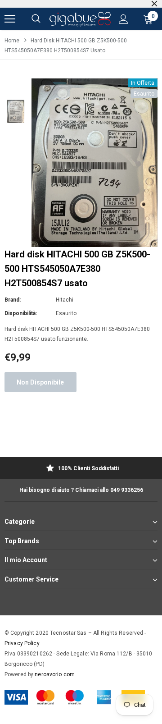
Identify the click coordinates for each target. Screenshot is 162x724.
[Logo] (80, 19)
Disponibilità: (20, 313)
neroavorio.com (55, 674)
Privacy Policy (22, 643)
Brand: (12, 300)
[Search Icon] (36, 18)
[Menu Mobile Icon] (9, 19)
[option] (95, 162)
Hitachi (64, 300)
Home (11, 40)
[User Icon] (123, 19)
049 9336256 (126, 490)
